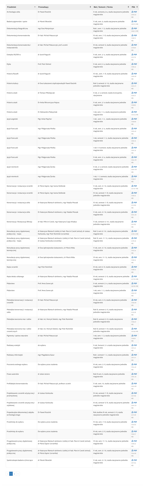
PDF (135, 12)
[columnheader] (21, 7)
